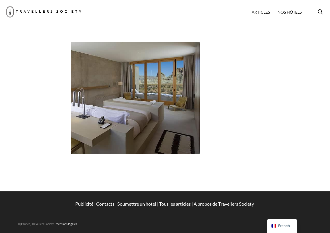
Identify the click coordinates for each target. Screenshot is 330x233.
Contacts (105, 204)
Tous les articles (175, 204)
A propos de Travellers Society (224, 204)
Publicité (84, 204)
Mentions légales (66, 224)
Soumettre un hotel (136, 204)
